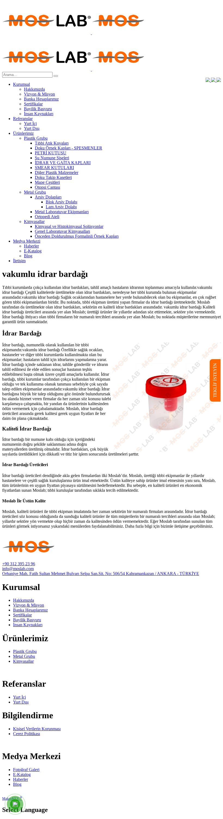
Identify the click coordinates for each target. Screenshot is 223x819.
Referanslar (23, 118)
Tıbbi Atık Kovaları (52, 143)
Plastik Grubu (36, 138)
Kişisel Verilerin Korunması (37, 728)
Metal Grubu (35, 192)
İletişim (19, 260)
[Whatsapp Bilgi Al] (15, 804)
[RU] (218, 80)
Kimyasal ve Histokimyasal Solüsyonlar (69, 226)
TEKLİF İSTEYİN (215, 380)
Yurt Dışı (31, 128)
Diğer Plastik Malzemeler (56, 172)
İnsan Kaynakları (38, 113)
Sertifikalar (33, 104)
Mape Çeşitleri (47, 182)
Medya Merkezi (26, 241)
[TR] (208, 80)
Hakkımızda (34, 89)
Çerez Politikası (26, 733)
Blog (28, 255)
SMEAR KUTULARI (54, 167)
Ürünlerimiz (23, 133)
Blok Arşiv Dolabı (61, 202)
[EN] (213, 80)
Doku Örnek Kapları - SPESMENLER (68, 148)
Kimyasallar (34, 221)
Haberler (31, 246)
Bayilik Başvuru (38, 108)
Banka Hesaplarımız (41, 99)
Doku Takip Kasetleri (53, 177)
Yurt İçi (30, 123)
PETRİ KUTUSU (50, 153)
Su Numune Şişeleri (52, 157)
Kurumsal (21, 84)
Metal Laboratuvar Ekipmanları (62, 211)
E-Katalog (33, 251)
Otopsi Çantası (47, 187)
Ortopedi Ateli (47, 216)
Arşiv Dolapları (48, 197)
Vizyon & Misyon (39, 94)
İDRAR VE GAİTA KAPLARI (63, 162)
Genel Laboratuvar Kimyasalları (62, 231)
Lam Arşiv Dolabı (61, 206)
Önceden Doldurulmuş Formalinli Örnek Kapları (77, 236)
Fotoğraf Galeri (26, 769)
